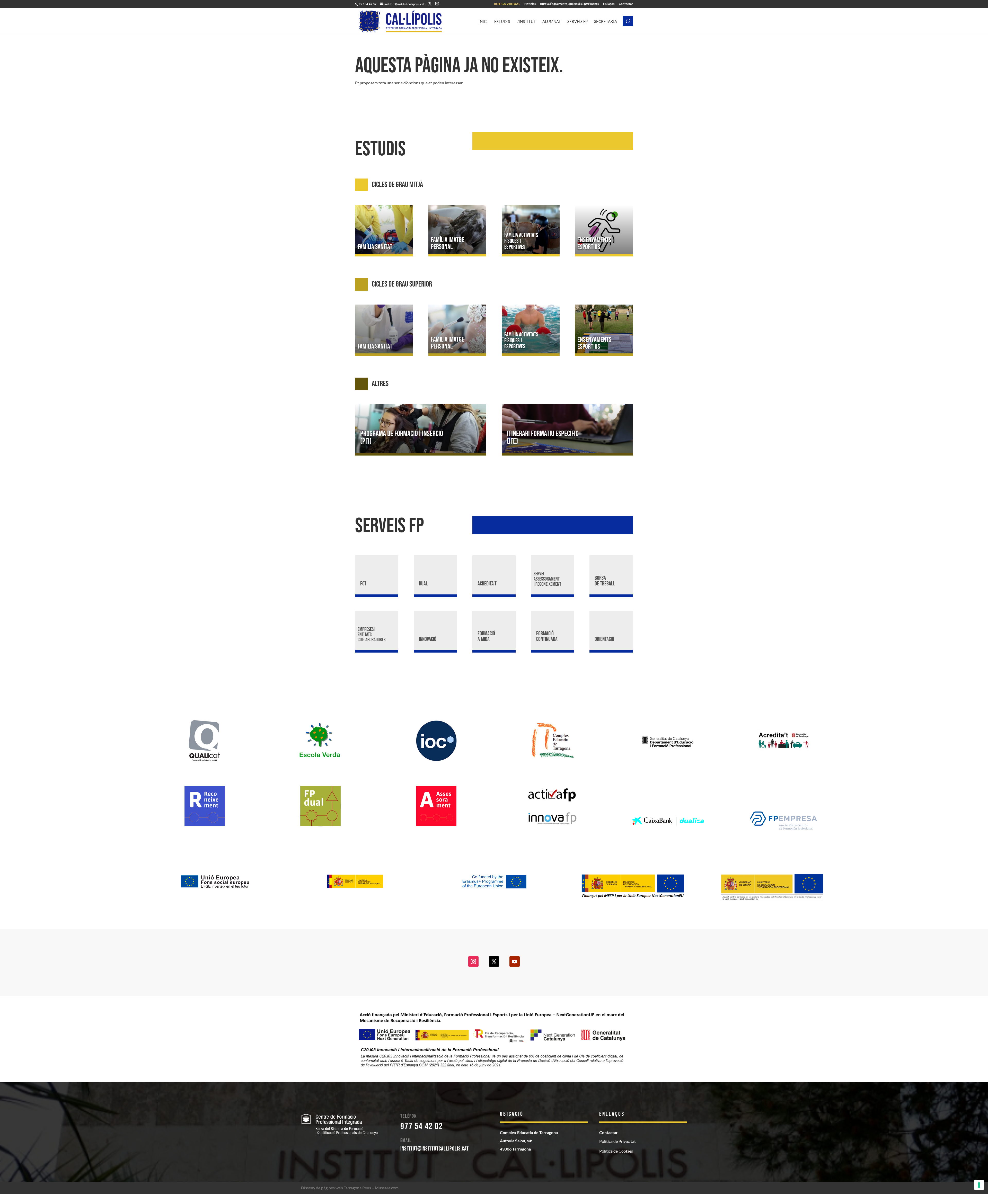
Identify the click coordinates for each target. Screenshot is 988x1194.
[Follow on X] (494, 961)
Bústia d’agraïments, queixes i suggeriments (569, 4)
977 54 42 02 (421, 1126)
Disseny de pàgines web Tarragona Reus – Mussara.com (350, 1187)
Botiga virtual (507, 4)
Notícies (530, 4)
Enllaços (608, 4)
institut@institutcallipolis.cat (434, 1148)
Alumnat (551, 22)
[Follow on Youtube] (514, 961)
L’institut (526, 22)
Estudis (502, 22)
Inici (483, 22)
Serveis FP (577, 22)
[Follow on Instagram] (473, 961)
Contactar (626, 4)
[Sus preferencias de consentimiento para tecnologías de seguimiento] (979, 1185)
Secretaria (605, 22)
